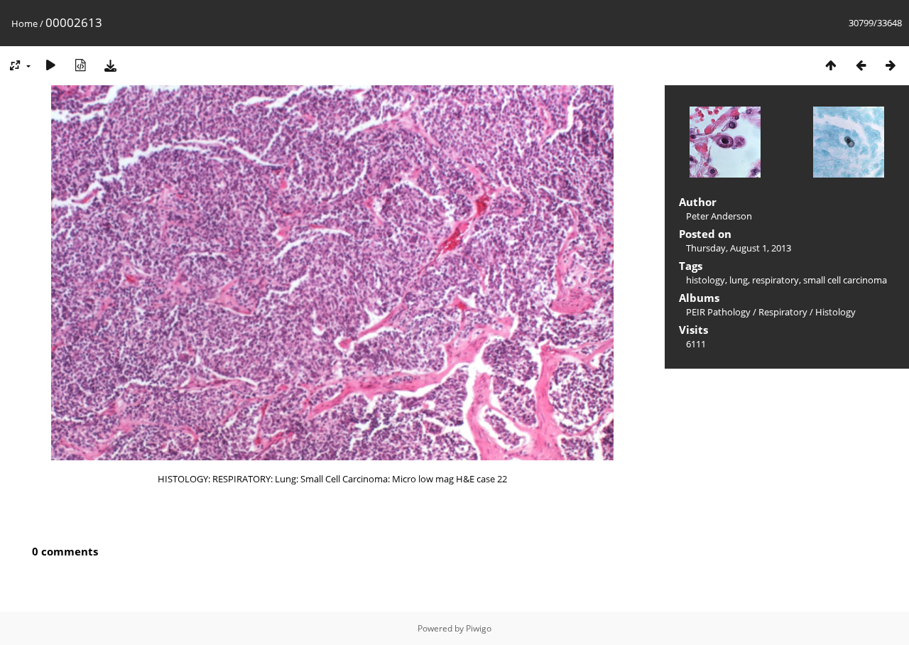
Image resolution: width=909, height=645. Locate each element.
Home (24, 23)
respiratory (775, 279)
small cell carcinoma (845, 279)
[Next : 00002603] (890, 65)
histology (705, 279)
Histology (835, 311)
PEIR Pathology (718, 311)
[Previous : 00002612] (861, 65)
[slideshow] (50, 65)
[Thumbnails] (831, 65)
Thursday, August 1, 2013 (738, 248)
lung (738, 279)
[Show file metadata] (80, 65)
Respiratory (782, 311)
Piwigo (478, 628)
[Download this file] (110, 65)
